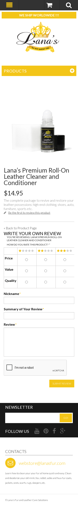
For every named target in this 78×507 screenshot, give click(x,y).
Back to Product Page (20, 228)
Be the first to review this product (29, 212)
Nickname (11, 294)
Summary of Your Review (23, 309)
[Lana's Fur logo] (39, 37)
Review (9, 324)
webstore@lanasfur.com (42, 463)
